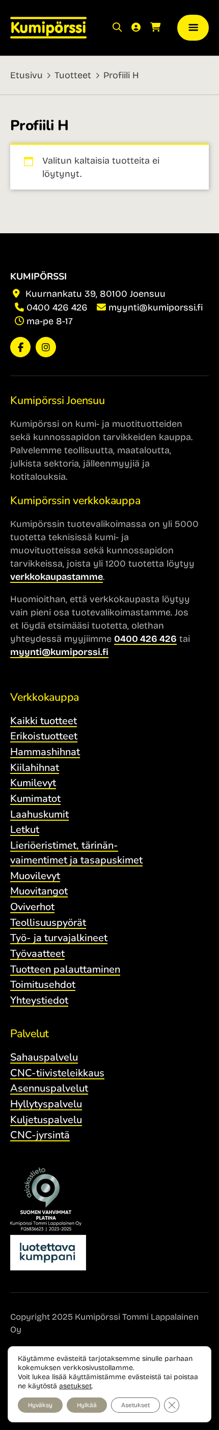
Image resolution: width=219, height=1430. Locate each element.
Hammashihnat (45, 752)
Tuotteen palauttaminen (65, 969)
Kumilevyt (33, 783)
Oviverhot (32, 907)
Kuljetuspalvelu (46, 1120)
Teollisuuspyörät (48, 922)
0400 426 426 (57, 307)
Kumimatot (35, 798)
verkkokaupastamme (56, 576)
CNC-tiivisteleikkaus (57, 1073)
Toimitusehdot (42, 984)
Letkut (24, 829)
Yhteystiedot (39, 1000)
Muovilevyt (35, 876)
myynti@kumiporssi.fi (155, 307)
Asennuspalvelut (49, 1088)
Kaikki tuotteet (43, 721)
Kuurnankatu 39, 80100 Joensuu (94, 293)
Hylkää (87, 1405)
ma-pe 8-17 (49, 321)
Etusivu (26, 75)
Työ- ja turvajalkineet (58, 938)
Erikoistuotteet (43, 736)
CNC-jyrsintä (40, 1135)
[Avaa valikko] (193, 28)
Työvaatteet (37, 953)
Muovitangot (39, 891)
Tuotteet (72, 75)
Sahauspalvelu (44, 1057)
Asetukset (135, 1405)
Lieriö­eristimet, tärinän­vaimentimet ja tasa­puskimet (76, 852)
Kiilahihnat (34, 767)
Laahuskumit (39, 814)
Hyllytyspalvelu (46, 1104)
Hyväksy (40, 1405)
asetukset (75, 1386)
